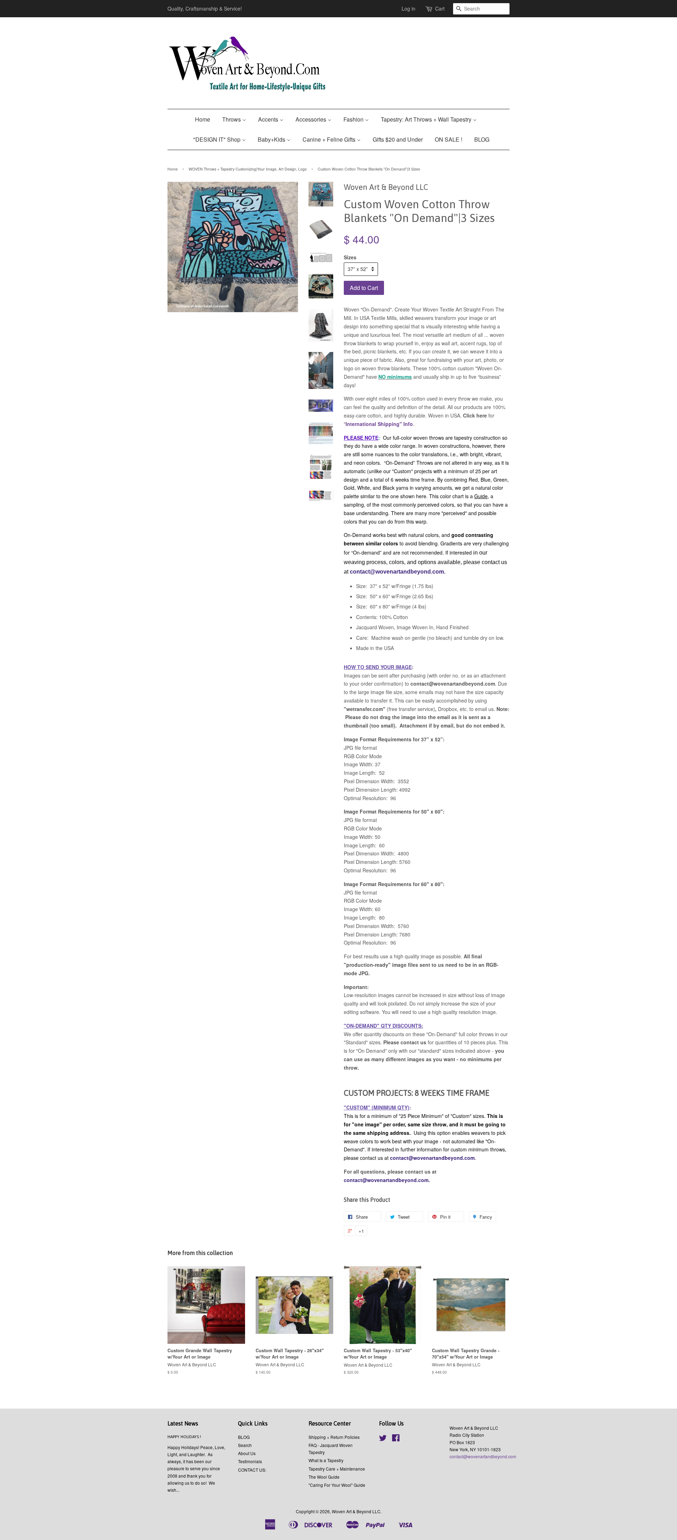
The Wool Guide (324, 1477)
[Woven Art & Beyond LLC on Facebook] (396, 1439)
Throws (232, 119)
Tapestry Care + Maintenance (337, 1469)
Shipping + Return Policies (334, 1437)
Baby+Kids (272, 139)
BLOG (481, 139)
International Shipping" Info (379, 423)
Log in (408, 8)
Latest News (182, 1423)
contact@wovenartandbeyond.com (432, 1157)
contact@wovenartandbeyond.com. (397, 572)
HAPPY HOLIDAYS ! (184, 1436)
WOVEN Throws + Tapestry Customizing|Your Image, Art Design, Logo (248, 169)
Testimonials (250, 1461)
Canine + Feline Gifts (330, 139)
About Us (247, 1453)
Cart (440, 8)
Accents (269, 119)
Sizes (350, 257)
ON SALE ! (448, 139)
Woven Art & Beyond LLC (356, 1511)
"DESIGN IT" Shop (217, 139)
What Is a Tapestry (326, 1460)
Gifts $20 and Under (398, 139)
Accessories (311, 119)
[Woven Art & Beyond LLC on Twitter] (383, 1439)
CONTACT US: (252, 1470)
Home (202, 119)
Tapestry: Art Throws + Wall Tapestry (427, 119)
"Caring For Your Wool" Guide (337, 1485)
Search (245, 1445)
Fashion (354, 119)
